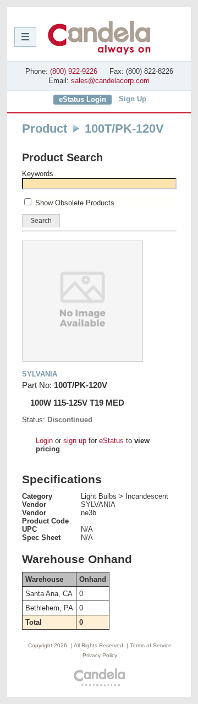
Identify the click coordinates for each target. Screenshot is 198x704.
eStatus (111, 440)
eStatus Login (82, 99)
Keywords (37, 174)
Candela (99, 37)
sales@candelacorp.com (110, 81)
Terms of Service (151, 645)
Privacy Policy (99, 655)
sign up (74, 440)
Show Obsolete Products (74, 203)
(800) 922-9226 (73, 71)
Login (44, 440)
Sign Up (132, 99)
